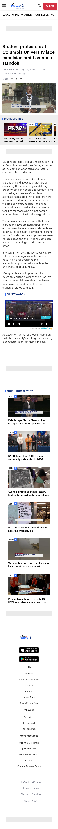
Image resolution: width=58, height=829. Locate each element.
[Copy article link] (20, 79)
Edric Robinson (10, 70)
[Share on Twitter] (16, 79)
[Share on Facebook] (12, 79)
